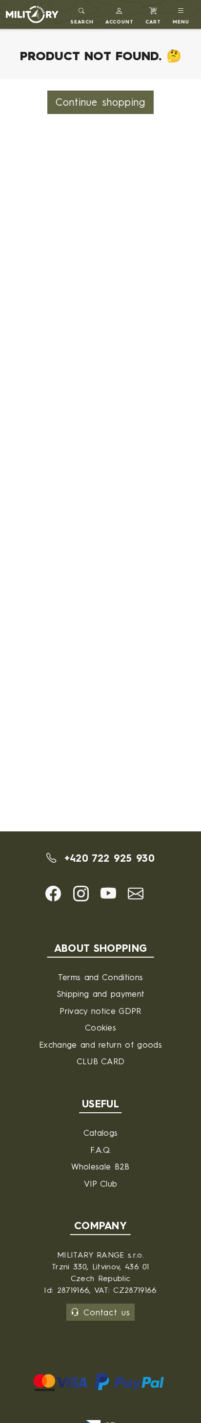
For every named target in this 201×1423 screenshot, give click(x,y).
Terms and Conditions (100, 977)
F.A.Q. (100, 1150)
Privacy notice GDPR (100, 1011)
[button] (120, 14)
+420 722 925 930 (107, 858)
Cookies (100, 1027)
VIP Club (101, 1183)
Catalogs (100, 1132)
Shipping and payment (100, 993)
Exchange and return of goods (100, 1044)
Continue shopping (100, 102)
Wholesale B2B (100, 1166)
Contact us (106, 1312)
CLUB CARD (101, 1061)
